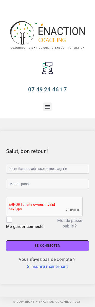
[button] (47, 107)
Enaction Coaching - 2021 (60, 301)
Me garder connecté (25, 226)
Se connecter (47, 245)
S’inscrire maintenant (47, 266)
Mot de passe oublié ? (69, 223)
